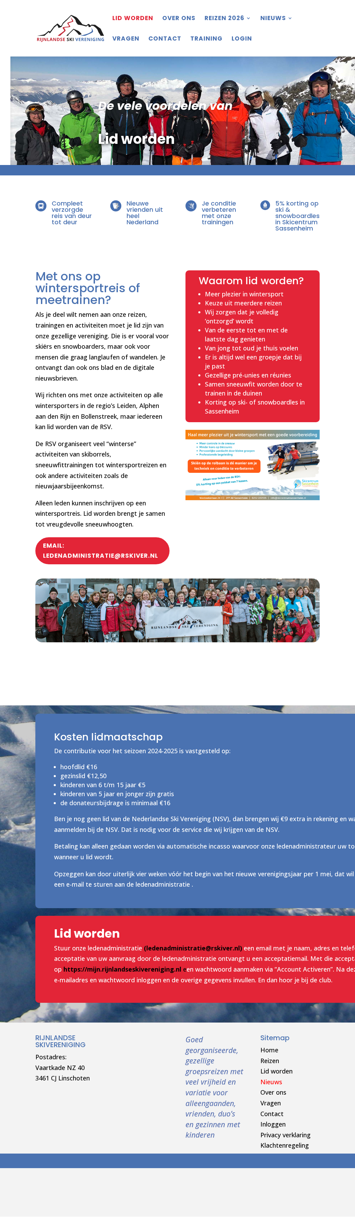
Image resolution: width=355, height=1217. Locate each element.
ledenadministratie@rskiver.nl (193, 948)
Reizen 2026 (224, 19)
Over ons (179, 19)
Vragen (125, 39)
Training (206, 39)
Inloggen (273, 1124)
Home (269, 1050)
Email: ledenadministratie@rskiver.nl (100, 550)
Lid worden (276, 1071)
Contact (164, 39)
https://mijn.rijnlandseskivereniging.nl (122, 969)
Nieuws (273, 19)
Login (242, 39)
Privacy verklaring (285, 1135)
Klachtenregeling (284, 1145)
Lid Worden (132, 19)
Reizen (269, 1061)
